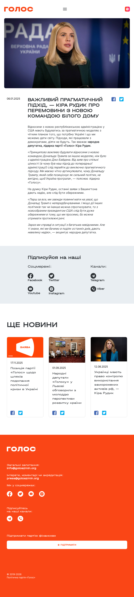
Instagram (56, 293)
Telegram (98, 280)
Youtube (34, 293)
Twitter (54, 280)
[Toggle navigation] (65, 9)
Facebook (35, 280)
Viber (100, 288)
